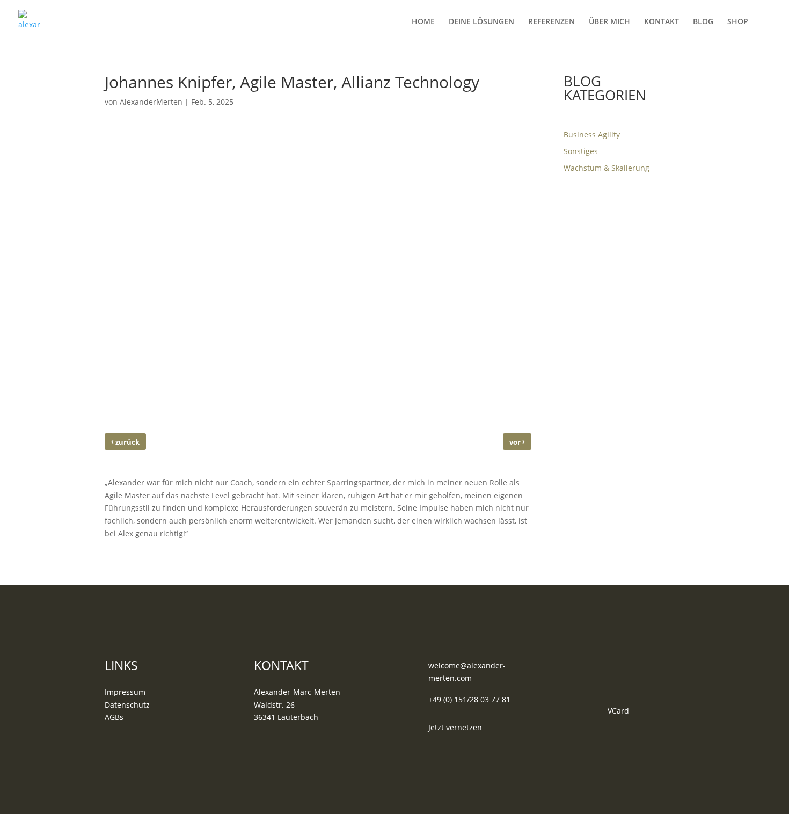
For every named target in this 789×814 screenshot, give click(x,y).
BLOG (703, 22)
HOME (423, 22)
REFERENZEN (551, 22)
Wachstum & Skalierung (606, 168)
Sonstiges (581, 151)
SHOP (737, 22)
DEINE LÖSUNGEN (481, 22)
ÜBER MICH (609, 22)
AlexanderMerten (151, 102)
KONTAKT (661, 22)
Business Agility (592, 134)
